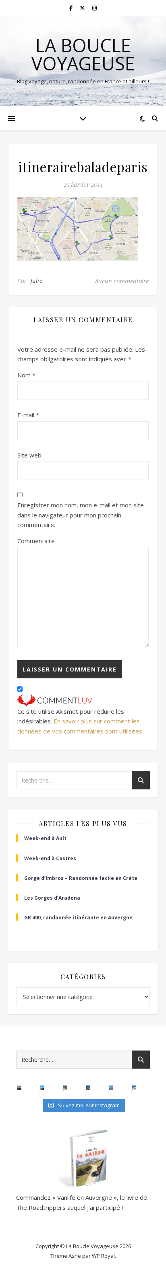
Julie (37, 280)
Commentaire (36, 541)
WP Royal (103, 1255)
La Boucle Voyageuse (83, 54)
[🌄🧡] (19, 1088)
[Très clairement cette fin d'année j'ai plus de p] (88, 1088)
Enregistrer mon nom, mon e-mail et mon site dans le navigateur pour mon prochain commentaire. (80, 515)
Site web (29, 455)
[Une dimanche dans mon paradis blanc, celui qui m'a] (134, 1088)
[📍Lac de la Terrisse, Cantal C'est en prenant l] (42, 1088)
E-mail (28, 415)
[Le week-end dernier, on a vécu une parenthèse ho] (65, 1088)
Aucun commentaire (122, 281)
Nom (26, 375)
